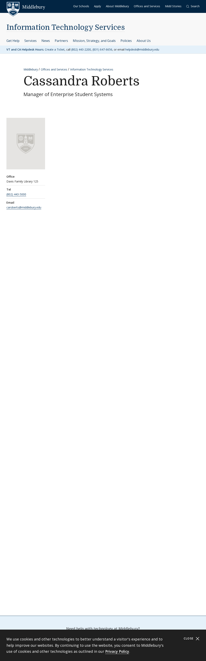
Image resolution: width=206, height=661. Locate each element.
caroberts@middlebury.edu (23, 207)
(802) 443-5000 (16, 194)
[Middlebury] (25, 7)
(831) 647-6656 (102, 49)
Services (30, 40)
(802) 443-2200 (81, 49)
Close (189, 638)
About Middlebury (117, 6)
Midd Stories (173, 6)
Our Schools (81, 6)
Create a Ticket (55, 49)
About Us (144, 40)
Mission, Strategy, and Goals (94, 40)
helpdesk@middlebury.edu (142, 49)
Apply (97, 6)
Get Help (13, 40)
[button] (193, 6)
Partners (61, 40)
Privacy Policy (117, 651)
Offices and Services (147, 6)
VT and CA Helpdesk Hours (24, 49)
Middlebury (31, 69)
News (45, 40)
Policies (126, 40)
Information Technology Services (65, 27)
